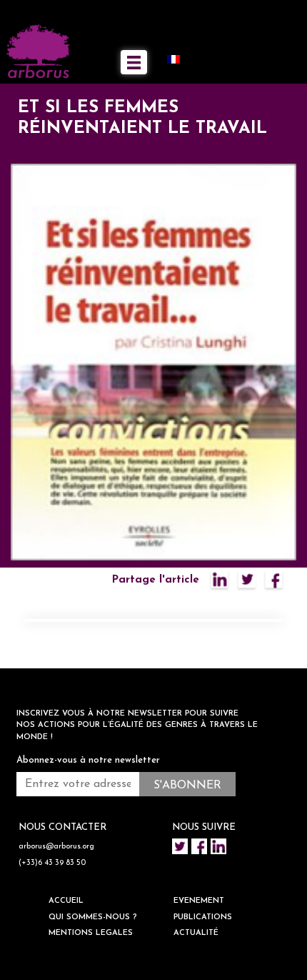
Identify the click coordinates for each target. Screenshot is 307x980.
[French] (179, 59)
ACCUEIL (66, 901)
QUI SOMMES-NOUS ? (93, 917)
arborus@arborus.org (56, 847)
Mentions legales (91, 933)
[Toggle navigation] (134, 62)
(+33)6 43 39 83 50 (52, 863)
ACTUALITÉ (195, 933)
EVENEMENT (198, 901)
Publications (202, 917)
